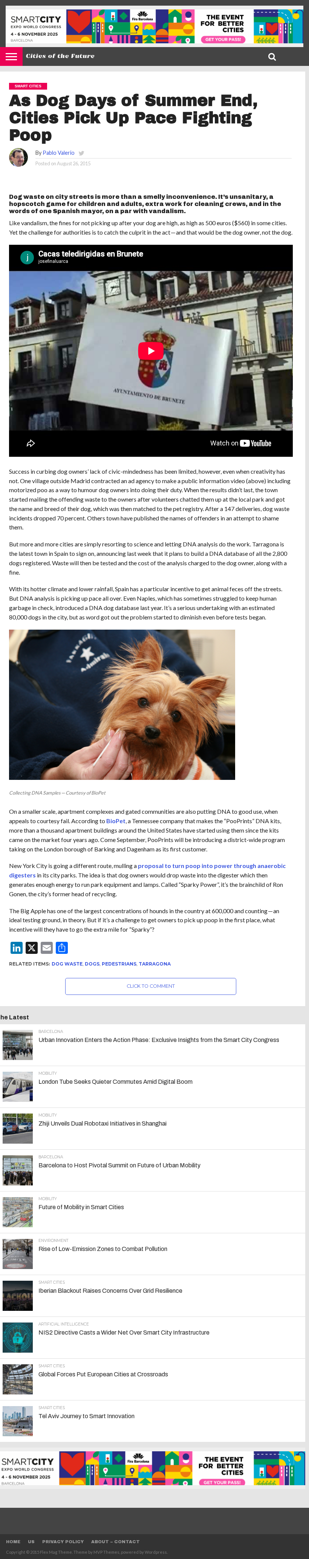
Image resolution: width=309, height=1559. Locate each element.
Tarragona (155, 964)
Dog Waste (67, 964)
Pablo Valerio (59, 152)
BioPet (115, 820)
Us (31, 1541)
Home (13, 1541)
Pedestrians (119, 964)
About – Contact (115, 1541)
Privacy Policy (63, 1541)
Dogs (92, 964)
